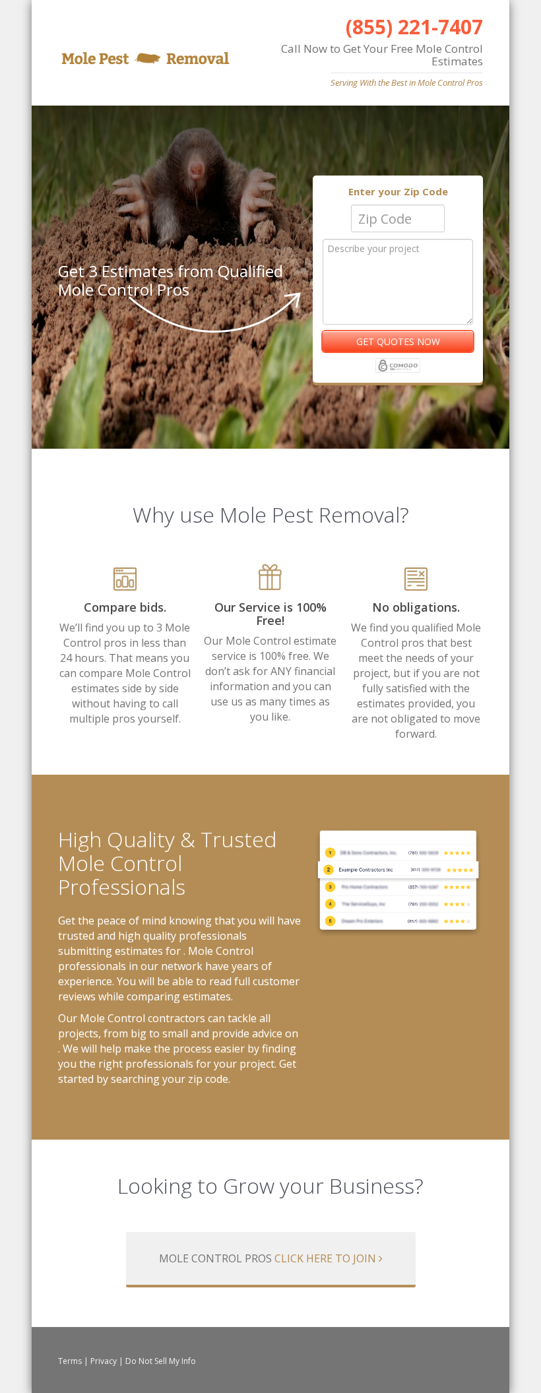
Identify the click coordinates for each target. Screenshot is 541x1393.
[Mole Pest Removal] (145, 53)
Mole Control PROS (267, 1258)
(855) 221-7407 (414, 26)
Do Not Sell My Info (160, 1361)
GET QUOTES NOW (398, 341)
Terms (70, 1361)
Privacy (103, 1361)
